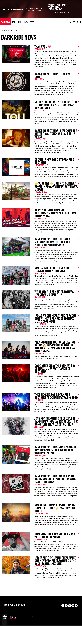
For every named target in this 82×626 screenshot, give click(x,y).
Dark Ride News (5, 22)
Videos (26, 22)
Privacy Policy (12, 618)
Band (13, 22)
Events (32, 22)
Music (19, 22)
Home (3, 30)
